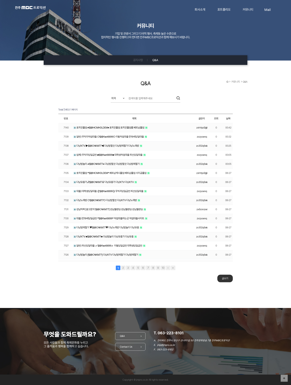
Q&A (155, 60)
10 (163, 267)
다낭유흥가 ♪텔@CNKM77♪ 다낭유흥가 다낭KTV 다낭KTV (105, 182)
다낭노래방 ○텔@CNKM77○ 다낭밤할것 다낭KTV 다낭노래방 (106, 200)
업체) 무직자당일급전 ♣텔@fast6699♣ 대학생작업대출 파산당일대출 (109, 154)
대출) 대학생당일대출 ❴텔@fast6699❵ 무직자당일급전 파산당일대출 (110, 191)
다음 (168, 268)
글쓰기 (225, 278)
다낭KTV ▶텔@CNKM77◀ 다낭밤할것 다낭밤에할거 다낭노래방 (107, 145)
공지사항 (138, 60)
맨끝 (173, 268)
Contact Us (126, 346)
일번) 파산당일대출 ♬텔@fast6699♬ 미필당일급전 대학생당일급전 (109, 245)
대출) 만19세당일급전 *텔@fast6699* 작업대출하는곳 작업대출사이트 (110, 218)
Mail (267, 10)
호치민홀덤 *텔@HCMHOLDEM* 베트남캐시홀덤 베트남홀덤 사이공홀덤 (111, 172)
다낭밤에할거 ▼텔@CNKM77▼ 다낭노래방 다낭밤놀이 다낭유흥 (107, 227)
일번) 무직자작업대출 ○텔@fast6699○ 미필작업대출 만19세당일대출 (110, 136)
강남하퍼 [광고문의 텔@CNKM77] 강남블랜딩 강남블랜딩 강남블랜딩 (109, 209)
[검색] (178, 98)
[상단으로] (284, 378)
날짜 (228, 118)
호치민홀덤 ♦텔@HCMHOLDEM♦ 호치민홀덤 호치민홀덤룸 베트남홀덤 (110, 127)
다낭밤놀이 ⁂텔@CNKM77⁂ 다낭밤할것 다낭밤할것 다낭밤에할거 (108, 163)
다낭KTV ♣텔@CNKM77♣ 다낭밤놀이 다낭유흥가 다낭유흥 (105, 236)
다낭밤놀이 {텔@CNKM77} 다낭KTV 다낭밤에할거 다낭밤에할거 (107, 254)
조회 (216, 118)
